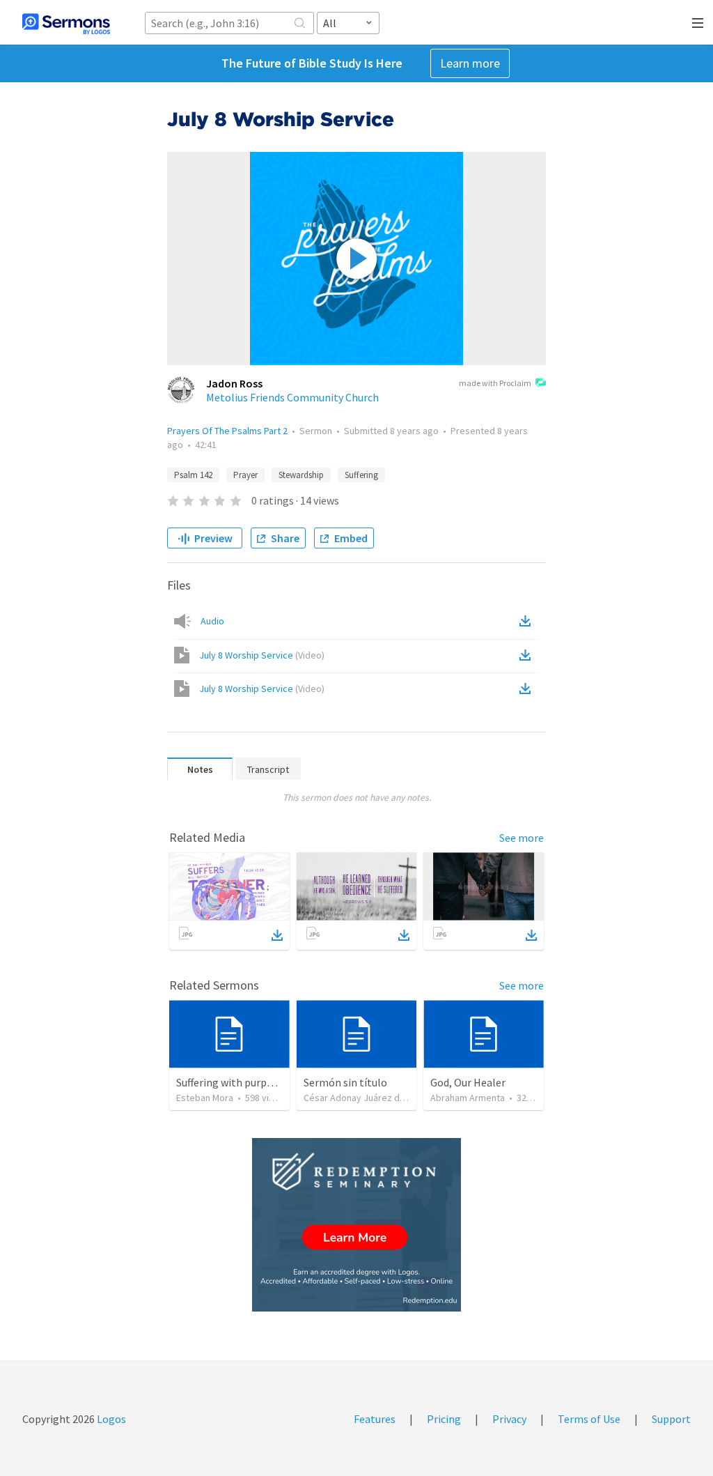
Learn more (470, 63)
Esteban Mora (204, 1097)
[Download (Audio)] (528, 620)
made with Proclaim (495, 383)
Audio (212, 621)
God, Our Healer (468, 1082)
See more (521, 838)
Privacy (509, 1419)
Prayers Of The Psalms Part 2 (227, 430)
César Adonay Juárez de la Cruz (369, 1097)
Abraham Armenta (467, 1097)
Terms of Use (589, 1419)
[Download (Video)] (528, 655)
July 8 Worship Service (261, 655)
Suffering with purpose (229, 1082)
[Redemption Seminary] (356, 1225)
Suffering (361, 475)
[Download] (277, 935)
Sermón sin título (345, 1082)
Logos (110, 1419)
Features (374, 1419)
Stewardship (301, 475)
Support (671, 1419)
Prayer (245, 475)
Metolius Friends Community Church (292, 397)
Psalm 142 (193, 475)
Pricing (444, 1419)
